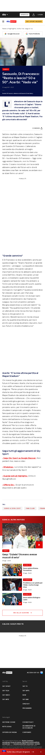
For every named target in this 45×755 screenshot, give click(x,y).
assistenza (30, 744)
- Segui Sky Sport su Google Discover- (19, 458)
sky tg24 (5, 690)
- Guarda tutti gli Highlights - (15, 476)
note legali (6, 726)
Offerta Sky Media (9, 732)
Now (24, 695)
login (40, 14)
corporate (26, 732)
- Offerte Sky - (8, 485)
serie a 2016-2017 (12, 508)
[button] (19, 752)
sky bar (25, 699)
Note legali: (6, 717)
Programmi (27, 708)
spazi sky (26, 704)
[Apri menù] (3, 21)
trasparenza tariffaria (19, 744)
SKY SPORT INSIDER (34, 21)
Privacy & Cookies (15, 742)
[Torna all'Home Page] (11, 21)
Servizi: (24, 681)
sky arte (5, 699)
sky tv (24, 686)
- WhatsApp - (8, 467)
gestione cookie (8, 722)
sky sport (6, 686)
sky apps (26, 690)
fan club (30, 508)
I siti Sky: (5, 681)
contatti (37, 744)
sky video (6, 695)
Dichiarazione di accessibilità (28, 727)
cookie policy (28, 722)
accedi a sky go (33, 672)
